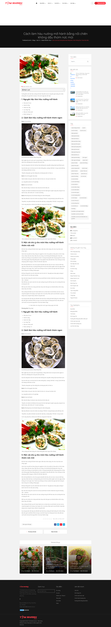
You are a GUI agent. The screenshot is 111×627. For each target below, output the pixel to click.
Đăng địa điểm (73, 311)
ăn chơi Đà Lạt (75, 206)
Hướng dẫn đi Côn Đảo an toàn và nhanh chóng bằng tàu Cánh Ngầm (82, 93)
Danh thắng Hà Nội (76, 127)
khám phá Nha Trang (76, 141)
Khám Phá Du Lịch (74, 278)
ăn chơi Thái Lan (75, 200)
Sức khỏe (64, 3)
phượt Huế (85, 160)
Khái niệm (72, 273)
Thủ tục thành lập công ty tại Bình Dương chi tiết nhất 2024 (82, 74)
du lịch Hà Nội (74, 130)
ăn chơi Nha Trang (75, 187)
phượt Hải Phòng (83, 162)
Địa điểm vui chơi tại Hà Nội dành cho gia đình (79, 217)
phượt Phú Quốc (75, 165)
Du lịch (73, 233)
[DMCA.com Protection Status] (24, 610)
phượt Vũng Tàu (75, 173)
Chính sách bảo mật (75, 321)
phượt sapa (84, 168)
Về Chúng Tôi (73, 316)
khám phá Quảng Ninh (76, 146)
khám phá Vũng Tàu (76, 152)
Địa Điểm (42, 3)
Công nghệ (73, 259)
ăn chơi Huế (83, 176)
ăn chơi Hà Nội (75, 179)
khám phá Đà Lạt (75, 154)
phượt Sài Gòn (75, 171)
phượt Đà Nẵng (75, 176)
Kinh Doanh (73, 280)
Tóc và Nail (73, 293)
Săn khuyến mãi (74, 285)
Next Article (54, 531)
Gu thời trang (73, 268)
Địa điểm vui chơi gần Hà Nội (78, 211)
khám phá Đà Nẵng (76, 157)
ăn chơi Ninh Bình (75, 189)
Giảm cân (72, 266)
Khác (73, 235)
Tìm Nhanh (27, 571)
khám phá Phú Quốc (76, 144)
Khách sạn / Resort (60, 595)
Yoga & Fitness (73, 298)
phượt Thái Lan (84, 171)
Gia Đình (57, 3)
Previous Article (32, 531)
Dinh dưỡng (73, 261)
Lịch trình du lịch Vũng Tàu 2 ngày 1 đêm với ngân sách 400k (82, 100)
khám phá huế (74, 133)
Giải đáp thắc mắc (74, 263)
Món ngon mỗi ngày (27, 524)
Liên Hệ (76, 590)
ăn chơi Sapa (74, 197)
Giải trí (49, 3)
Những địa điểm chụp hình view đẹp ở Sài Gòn (82, 113)
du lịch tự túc (83, 130)
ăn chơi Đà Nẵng (84, 206)
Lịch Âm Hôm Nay (74, 326)
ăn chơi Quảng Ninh (76, 195)
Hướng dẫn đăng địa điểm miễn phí (78, 318)
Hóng (71, 271)
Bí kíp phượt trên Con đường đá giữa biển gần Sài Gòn (82, 107)
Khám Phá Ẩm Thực (27, 86)
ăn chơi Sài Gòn (83, 197)
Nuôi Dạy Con (73, 283)
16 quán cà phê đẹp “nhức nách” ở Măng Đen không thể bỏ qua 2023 (55, 566)
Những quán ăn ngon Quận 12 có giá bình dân (79, 567)
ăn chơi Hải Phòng (75, 181)
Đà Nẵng (73, 208)
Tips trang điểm (74, 290)
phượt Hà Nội (74, 162)
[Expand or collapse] (63, 90)
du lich (84, 127)
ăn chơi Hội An (75, 184)
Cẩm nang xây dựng (75, 251)
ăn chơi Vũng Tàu (75, 203)
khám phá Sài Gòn (75, 149)
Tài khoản (72, 314)
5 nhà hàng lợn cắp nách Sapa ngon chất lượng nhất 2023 (30, 566)
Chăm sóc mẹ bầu (74, 256)
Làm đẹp (72, 3)
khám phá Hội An (75, 138)
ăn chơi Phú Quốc (75, 192)
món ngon (85, 157)
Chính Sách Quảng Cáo (75, 323)
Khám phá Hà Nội (75, 136)
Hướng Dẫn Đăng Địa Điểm (81, 600)
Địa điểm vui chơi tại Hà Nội (77, 214)
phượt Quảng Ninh (75, 168)
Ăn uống (74, 230)
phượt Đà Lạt (84, 173)
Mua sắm (74, 238)
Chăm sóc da (73, 254)
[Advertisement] (55, 16)
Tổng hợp (72, 295)
